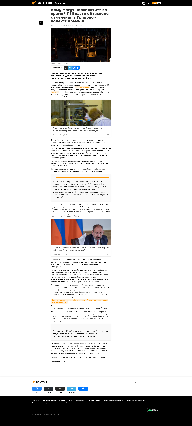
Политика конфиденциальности (112, 400)
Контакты (62, 400)
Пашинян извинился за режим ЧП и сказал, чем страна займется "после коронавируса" (81, 248)
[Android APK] (153, 410)
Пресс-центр (144, 382)
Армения (95, 357)
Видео (135, 382)
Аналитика (103, 357)
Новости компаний (94, 400)
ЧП (64, 361)
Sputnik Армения (83, 87)
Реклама (70, 400)
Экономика (88, 357)
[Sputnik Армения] (43, 5)
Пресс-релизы (80, 400)
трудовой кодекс (56, 361)
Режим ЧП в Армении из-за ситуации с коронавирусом (67, 357)
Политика (91, 382)
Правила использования (49, 400)
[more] (108, 135)
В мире (99, 382)
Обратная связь (74, 403)
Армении (55, 92)
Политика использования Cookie (135, 400)
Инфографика (125, 382)
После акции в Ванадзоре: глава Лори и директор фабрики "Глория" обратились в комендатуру (78, 129)
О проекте (35, 400)
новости (62, 382)
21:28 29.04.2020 (56, 25)
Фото (116, 382)
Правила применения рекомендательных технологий (49, 403)
